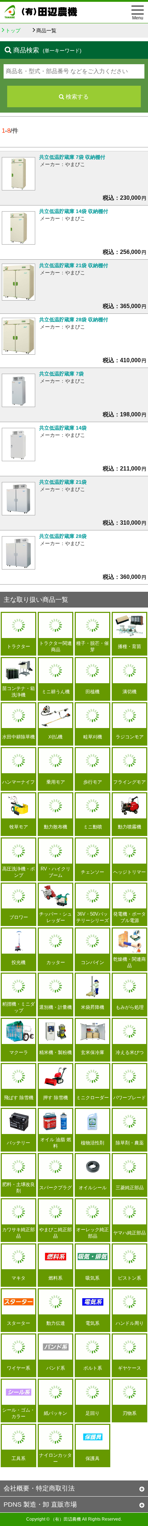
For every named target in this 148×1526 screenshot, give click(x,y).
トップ (12, 30)
